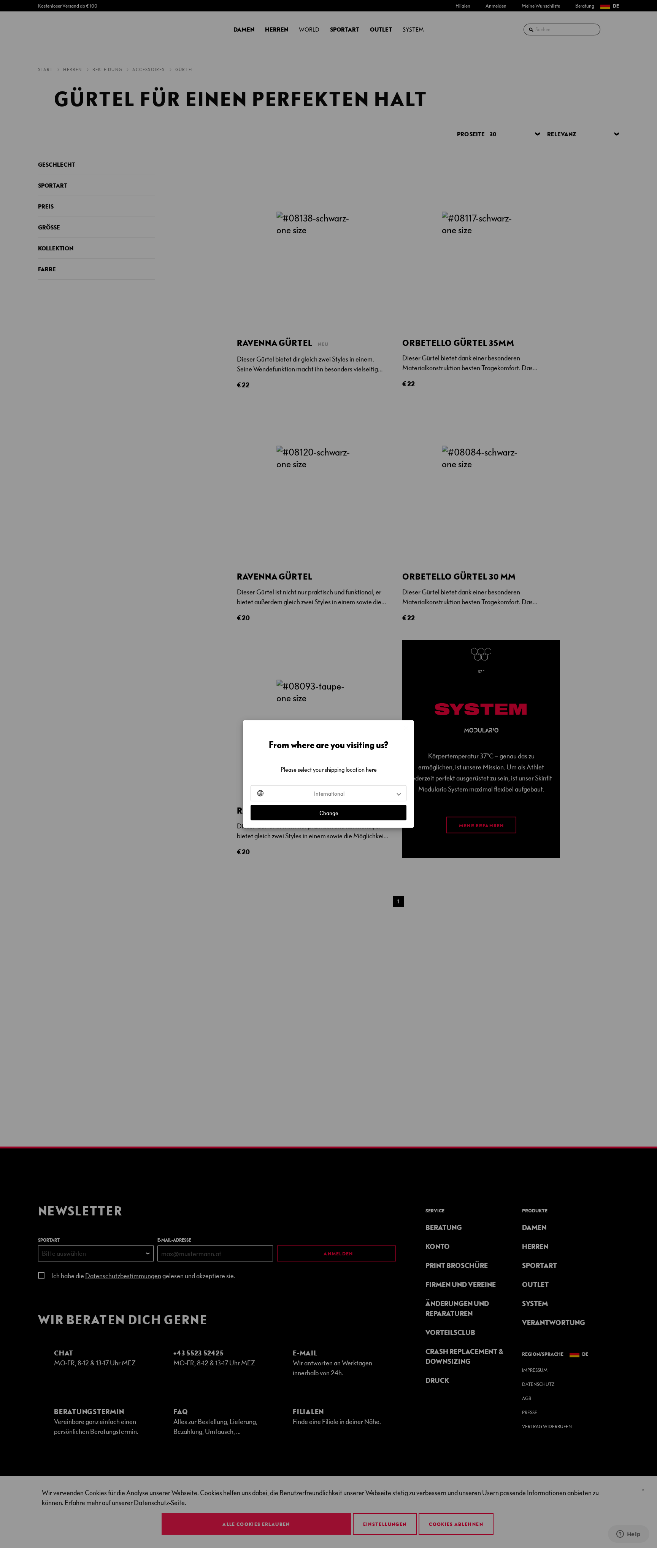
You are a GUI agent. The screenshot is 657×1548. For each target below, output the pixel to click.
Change (328, 812)
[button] (328, 793)
